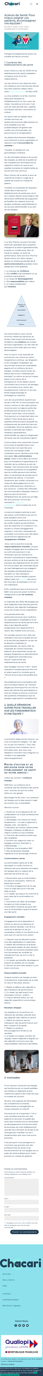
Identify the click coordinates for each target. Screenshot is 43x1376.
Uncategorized (9, 29)
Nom (6, 1198)
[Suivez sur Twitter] (23, 1325)
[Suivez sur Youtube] (27, 1325)
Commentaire (9, 1177)
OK (35, 1372)
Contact (7, 1294)
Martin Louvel (12, 27)
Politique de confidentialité (10, 1375)
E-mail (6, 1207)
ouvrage (23, 579)
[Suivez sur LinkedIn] (19, 1325)
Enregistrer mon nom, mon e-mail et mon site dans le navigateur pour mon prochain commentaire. (21, 1225)
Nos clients (8, 1280)
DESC (19, 846)
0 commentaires (22, 29)
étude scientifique (17, 91)
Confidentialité (10, 1300)
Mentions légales (12, 1306)
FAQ (5, 1286)
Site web (7, 1215)
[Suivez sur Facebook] (15, 1325)
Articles (7, 1274)
